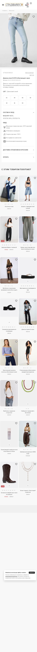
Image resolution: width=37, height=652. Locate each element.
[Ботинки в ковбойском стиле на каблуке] (9, 475)
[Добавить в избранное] (16, 178)
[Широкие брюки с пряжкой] (9, 229)
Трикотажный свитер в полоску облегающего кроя (9, 371)
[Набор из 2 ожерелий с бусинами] (28, 393)
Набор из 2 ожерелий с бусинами (27, 411)
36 (22, 97)
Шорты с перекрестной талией (27, 207)
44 (22, 103)
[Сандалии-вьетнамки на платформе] (9, 307)
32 (6, 97)
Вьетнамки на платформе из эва (28, 289)
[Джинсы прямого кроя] (28, 311)
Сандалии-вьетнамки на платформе (9, 330)
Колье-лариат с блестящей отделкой (28, 491)
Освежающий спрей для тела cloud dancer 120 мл (9, 450)
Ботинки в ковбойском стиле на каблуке (9, 493)
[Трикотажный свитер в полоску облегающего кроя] (9, 352)
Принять (32, 572)
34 (14, 97)
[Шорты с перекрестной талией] (28, 189)
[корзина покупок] (27, 6)
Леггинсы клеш (9, 206)
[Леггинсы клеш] (9, 189)
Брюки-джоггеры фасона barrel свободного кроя (28, 248)
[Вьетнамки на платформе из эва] (28, 270)
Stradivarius (8, 73)
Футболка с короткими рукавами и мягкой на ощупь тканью (9, 289)
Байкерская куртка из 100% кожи (28, 452)
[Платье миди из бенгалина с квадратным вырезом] (28, 352)
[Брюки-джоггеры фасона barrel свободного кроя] (28, 229)
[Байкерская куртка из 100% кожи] (28, 434)
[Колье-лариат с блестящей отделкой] (28, 475)
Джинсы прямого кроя (28, 329)
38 (30, 97)
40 (6, 103)
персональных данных (11, 576)
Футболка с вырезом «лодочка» (9, 411)
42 (14, 103)
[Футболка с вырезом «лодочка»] (9, 393)
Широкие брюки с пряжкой (9, 247)
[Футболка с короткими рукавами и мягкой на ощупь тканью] (9, 270)
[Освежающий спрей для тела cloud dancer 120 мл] (9, 434)
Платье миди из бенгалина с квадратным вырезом (28, 371)
